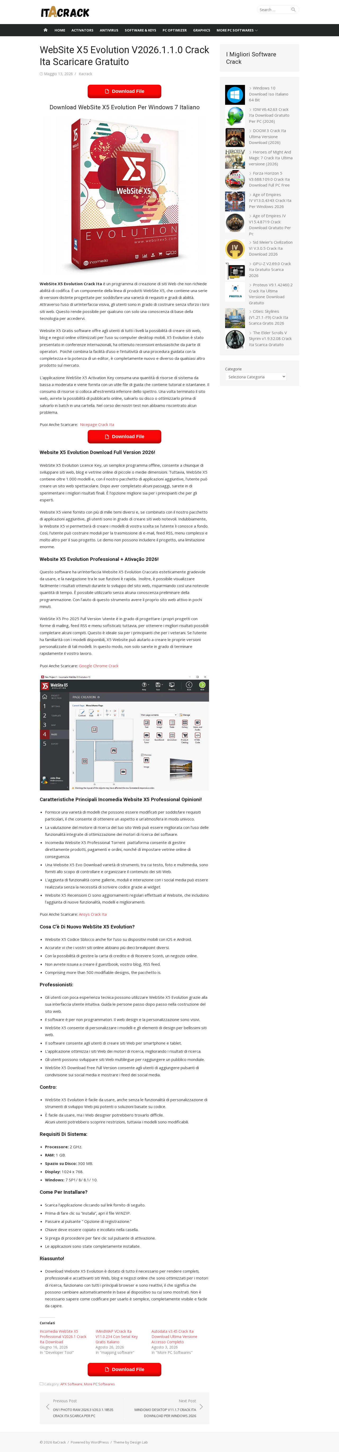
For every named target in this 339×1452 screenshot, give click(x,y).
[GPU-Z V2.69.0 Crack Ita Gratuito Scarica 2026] (235, 271)
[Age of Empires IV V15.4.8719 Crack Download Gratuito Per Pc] (235, 223)
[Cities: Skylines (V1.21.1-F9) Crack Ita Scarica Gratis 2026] (235, 319)
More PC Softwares (235, 30)
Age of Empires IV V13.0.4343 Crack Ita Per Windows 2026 (270, 200)
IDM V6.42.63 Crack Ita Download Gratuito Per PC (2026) (269, 115)
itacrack (85, 73)
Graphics (201, 30)
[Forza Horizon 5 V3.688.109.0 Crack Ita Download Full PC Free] (235, 181)
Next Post (165, 1408)
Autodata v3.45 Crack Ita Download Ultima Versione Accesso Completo (174, 1336)
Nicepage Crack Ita (97, 424)
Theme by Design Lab (130, 1442)
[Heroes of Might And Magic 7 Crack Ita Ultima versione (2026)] (235, 159)
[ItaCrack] (45, 30)
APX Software (71, 1384)
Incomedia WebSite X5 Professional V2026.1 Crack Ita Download (63, 1336)
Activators (82, 30)
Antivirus (109, 30)
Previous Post (83, 1408)
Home (60, 30)
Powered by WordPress (90, 1442)
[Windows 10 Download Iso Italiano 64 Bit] (235, 95)
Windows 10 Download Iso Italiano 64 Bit (268, 93)
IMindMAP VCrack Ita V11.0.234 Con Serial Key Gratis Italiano (117, 1336)
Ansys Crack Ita (93, 914)
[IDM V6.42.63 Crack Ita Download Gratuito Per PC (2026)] (235, 117)
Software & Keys (140, 30)
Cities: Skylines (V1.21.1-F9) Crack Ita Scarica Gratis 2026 (268, 317)
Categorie (233, 368)
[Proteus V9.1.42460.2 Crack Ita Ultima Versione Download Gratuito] (235, 292)
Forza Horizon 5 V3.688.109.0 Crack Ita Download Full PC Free (269, 179)
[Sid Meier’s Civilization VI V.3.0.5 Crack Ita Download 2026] (235, 250)
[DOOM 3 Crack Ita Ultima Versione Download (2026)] (235, 138)
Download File (128, 91)
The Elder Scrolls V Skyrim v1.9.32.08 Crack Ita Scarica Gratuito (270, 338)
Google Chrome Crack (98, 665)
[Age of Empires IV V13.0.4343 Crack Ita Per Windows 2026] (235, 202)
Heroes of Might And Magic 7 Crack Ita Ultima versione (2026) (271, 157)
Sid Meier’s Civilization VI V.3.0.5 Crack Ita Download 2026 (271, 248)
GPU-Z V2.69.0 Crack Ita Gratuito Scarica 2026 (270, 269)
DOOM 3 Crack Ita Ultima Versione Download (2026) (267, 136)
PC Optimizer (175, 30)
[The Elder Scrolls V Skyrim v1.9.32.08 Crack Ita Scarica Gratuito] (235, 340)
